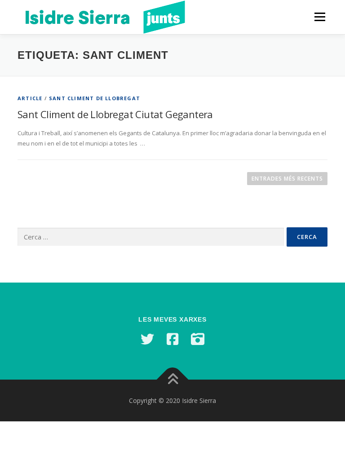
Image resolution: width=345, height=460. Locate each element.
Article (30, 98)
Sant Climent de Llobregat (94, 98)
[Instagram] (197, 339)
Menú (319, 17)
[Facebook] (172, 339)
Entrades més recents (287, 178)
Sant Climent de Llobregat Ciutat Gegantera (115, 114)
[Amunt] (173, 379)
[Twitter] (147, 339)
